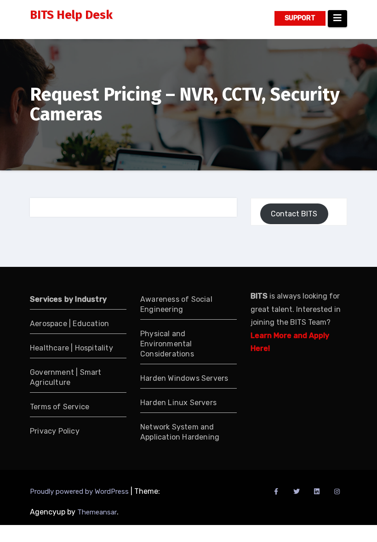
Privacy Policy (55, 431)
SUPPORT (300, 18)
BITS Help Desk (71, 15)
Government (53, 372)
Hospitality (94, 348)
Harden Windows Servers (184, 378)
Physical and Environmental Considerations (167, 343)
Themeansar (97, 512)
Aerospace (48, 323)
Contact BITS (294, 213)
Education (91, 323)
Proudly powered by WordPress (80, 491)
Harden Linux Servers (178, 402)
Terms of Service (59, 406)
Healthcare (49, 348)
